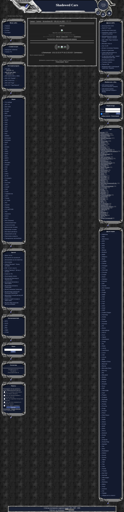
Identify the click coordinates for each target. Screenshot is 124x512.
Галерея (38, 21)
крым (101, 200)
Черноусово (104, 141)
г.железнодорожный (106, 163)
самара (102, 142)
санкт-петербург (105, 157)
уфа (101, 139)
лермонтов (103, 171)
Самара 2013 (64, 36)
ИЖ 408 (7, 69)
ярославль (103, 176)
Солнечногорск (104, 208)
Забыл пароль (105, 116)
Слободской (104, 196)
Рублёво (102, 190)
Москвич (102, 199)
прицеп (102, 174)
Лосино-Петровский (106, 218)
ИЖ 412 (58, 36)
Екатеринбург (104, 161)
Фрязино (102, 198)
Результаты (6, 409)
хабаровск (103, 179)
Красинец (103, 147)
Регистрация (60, 61)
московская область (106, 158)
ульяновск (103, 136)
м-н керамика (104, 203)
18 (68, 52)
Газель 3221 (104, 215)
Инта (101, 211)
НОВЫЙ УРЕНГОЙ (106, 149)
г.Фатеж (102, 152)
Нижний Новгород (105, 138)
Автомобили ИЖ (48, 21)
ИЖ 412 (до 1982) (10, 72)
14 (60, 52)
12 (56, 52)
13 (58, 52)
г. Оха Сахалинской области (109, 151)
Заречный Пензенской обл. (108, 183)
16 (64, 52)
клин (101, 216)
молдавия (103, 166)
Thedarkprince (77, 36)
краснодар (103, 177)
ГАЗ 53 (102, 202)
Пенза (102, 173)
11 (54, 52)
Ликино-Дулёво (104, 167)
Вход (66, 61)
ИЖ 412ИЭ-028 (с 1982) (12, 76)
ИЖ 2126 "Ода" (9, 83)
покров (102, 184)
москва (102, 132)
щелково (102, 182)
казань (102, 145)
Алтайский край (105, 154)
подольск (103, 144)
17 (66, 52)
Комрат (102, 168)
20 (72, 52)
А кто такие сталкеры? (13, 405)
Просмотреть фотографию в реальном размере (62, 39)
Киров (102, 155)
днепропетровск (105, 135)
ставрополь (103, 209)
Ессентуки (103, 148)
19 (70, 52)
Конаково (103, 193)
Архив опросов (15, 409)
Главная (32, 21)
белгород (103, 160)
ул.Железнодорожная (106, 186)
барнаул (102, 180)
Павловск (103, 192)
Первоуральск (104, 133)
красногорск (104, 170)
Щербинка (103, 212)
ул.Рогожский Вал (105, 195)
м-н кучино (103, 187)
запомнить (106, 113)
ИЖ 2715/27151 (9, 80)
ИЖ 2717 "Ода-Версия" (12, 85)
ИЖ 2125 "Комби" (10, 78)
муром (102, 189)
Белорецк (103, 214)
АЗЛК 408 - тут (10, 70)
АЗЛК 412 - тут (10, 73)
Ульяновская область (106, 206)
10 (53, 52)
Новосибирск (104, 164)
